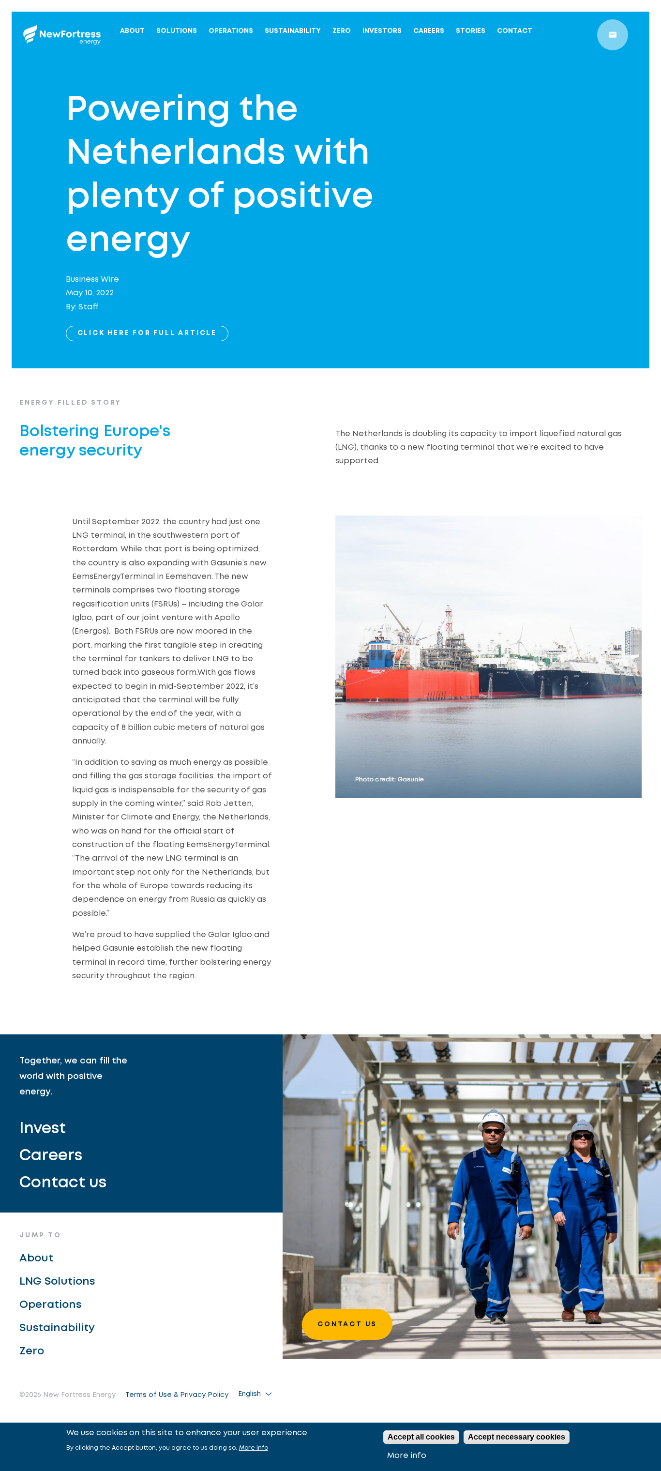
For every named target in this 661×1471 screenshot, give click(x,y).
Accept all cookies (421, 1437)
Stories (470, 31)
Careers (428, 31)
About (132, 31)
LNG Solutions (57, 1282)
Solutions (176, 31)
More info (253, 1448)
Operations (231, 31)
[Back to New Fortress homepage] (62, 35)
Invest (42, 1129)
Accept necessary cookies (516, 1437)
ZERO (341, 31)
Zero (31, 1351)
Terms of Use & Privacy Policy (176, 1395)
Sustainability (293, 31)
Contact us (62, 1183)
